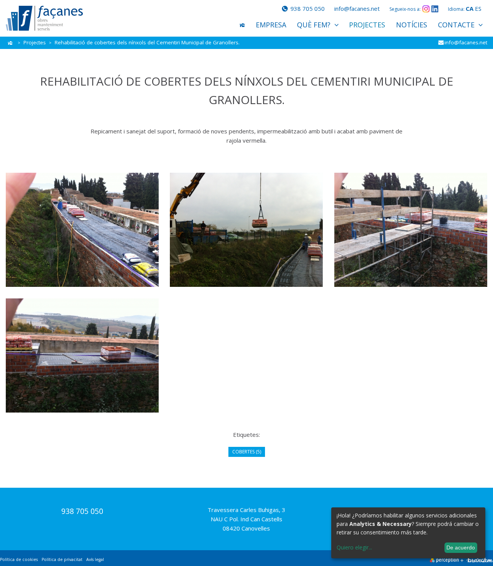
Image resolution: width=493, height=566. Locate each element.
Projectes (367, 24)
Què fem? (313, 24)
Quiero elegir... (354, 547)
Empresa (271, 24)
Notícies (411, 24)
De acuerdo (460, 547)
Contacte (456, 24)
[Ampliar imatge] (82, 230)
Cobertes (246, 451)
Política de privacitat (62, 559)
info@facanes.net (357, 8)
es (478, 8)
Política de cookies (19, 559)
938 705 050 (307, 8)
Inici (242, 25)
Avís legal (95, 559)
